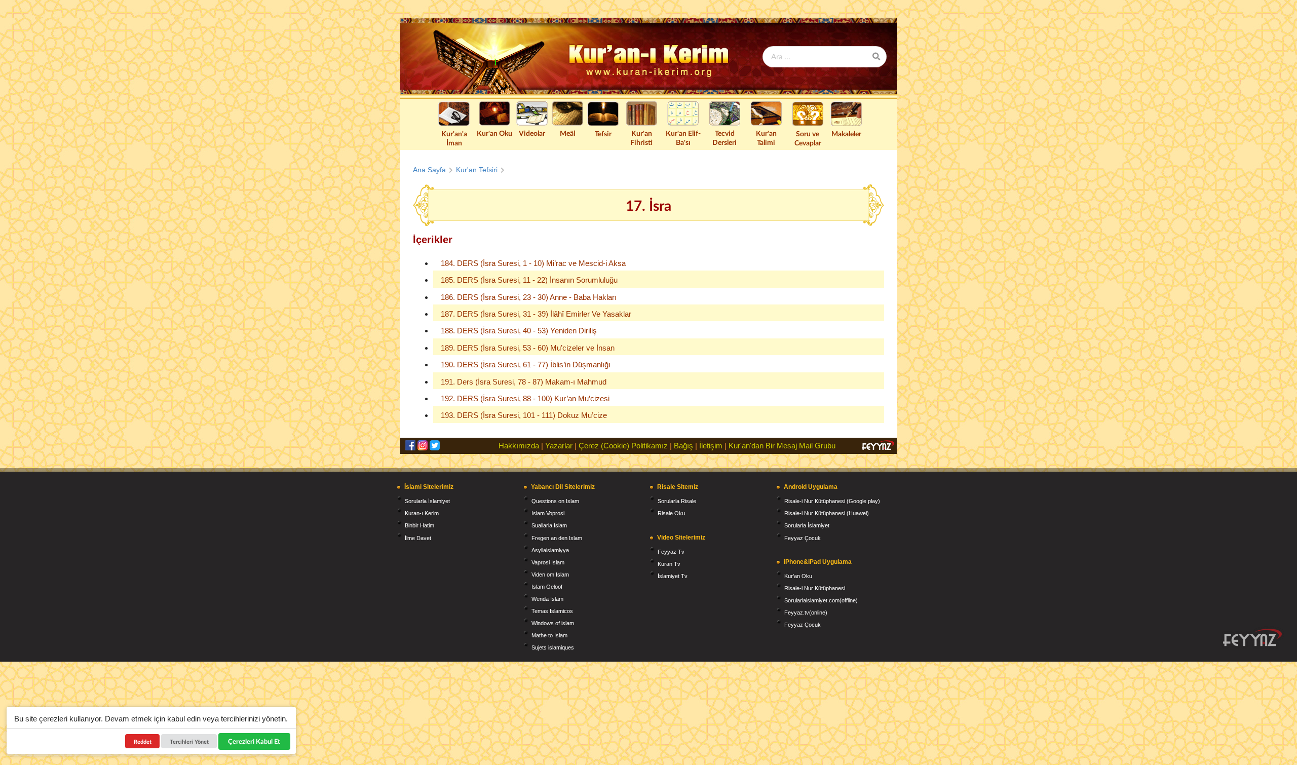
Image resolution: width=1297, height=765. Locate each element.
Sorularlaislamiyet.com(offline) (821, 600)
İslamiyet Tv (673, 576)
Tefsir (603, 133)
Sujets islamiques (552, 647)
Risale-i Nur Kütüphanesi (814, 588)
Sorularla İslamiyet (427, 501)
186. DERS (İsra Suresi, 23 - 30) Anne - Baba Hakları (529, 297)
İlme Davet (418, 538)
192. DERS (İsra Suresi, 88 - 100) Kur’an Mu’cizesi (525, 398)
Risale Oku (671, 513)
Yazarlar (559, 445)
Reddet (142, 741)
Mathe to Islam (549, 635)
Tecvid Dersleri (724, 137)
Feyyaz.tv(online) (805, 612)
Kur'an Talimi (766, 137)
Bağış (683, 445)
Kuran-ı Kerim (422, 513)
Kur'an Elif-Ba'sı (683, 137)
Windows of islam (552, 623)
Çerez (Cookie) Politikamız (623, 445)
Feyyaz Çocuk (802, 538)
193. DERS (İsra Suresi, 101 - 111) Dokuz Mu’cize (524, 415)
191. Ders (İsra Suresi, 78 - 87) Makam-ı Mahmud (523, 381)
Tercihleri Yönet (189, 741)
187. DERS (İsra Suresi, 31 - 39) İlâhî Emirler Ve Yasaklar (536, 314)
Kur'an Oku (494, 133)
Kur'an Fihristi (641, 137)
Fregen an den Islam (556, 538)
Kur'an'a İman (454, 138)
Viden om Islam (550, 574)
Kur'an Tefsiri (477, 170)
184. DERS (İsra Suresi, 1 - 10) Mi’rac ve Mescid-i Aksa (533, 263)
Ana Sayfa (429, 170)
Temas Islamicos (552, 611)
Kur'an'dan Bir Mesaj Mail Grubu (782, 445)
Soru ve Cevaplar (807, 138)
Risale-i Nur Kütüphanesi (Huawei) (826, 513)
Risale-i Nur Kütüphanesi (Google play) (832, 501)
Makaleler (846, 133)
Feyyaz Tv (671, 552)
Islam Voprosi (547, 513)
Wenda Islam (547, 599)
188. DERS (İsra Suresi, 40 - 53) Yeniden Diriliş (519, 330)
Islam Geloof (546, 587)
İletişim (710, 445)
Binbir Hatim (419, 525)
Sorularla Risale (677, 501)
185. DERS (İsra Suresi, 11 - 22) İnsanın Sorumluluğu (529, 280)
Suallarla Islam (549, 525)
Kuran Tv (669, 564)
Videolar (532, 133)
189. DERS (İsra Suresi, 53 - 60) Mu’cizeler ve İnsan (528, 347)
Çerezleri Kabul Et (254, 741)
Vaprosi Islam (547, 562)
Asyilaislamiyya (550, 550)
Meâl (567, 133)
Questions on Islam (555, 501)
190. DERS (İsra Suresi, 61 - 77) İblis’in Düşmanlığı (526, 364)
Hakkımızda (519, 445)
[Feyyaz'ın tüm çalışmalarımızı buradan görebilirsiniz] (1252, 637)
